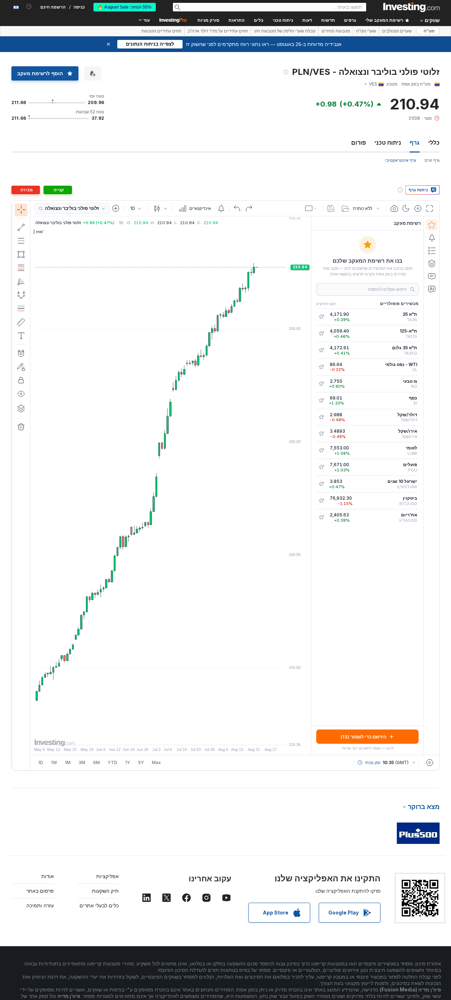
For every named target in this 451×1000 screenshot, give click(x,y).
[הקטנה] (151, 736)
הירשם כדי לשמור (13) (363, 736)
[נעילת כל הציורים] (21, 380)
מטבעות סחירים (336, 31)
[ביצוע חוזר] (249, 208)
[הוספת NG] (321, 384)
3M (81, 762)
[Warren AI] (431, 289)
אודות (47, 876)
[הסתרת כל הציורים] (21, 393)
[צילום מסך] (394, 208)
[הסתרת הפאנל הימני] (309, 485)
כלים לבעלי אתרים (99, 905)
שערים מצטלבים (397, 31)
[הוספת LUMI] (321, 450)
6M (96, 762)
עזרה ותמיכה (40, 905)
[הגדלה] (161, 736)
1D (40, 762)
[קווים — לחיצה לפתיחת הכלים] (21, 227)
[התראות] (431, 237)
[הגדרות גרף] (417, 208)
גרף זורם (432, 160)
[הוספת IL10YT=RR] (321, 484)
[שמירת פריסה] (331, 208)
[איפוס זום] (190, 736)
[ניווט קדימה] (180, 736)
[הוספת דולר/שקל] (321, 417)
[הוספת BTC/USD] (321, 501)
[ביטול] (237, 208)
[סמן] (21, 209)
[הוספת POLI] (321, 467)
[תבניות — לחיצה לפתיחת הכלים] (21, 295)
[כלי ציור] (18, 485)
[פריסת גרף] (311, 208)
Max (156, 762)
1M (68, 762)
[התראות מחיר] (221, 208)
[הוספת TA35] (321, 317)
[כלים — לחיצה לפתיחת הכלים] (21, 322)
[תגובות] (431, 276)
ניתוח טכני (387, 142)
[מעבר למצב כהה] (406, 208)
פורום (358, 142)
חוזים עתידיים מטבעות (161, 31)
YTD (112, 762)
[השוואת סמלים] (116, 208)
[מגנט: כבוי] (21, 353)
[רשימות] (431, 250)
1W (54, 762)
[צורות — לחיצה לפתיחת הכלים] (21, 254)
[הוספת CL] (321, 367)
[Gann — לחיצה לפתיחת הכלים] (21, 281)
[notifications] (29, 6)
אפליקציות (107, 876)
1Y (127, 762)
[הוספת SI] (321, 401)
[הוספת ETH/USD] (321, 517)
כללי (434, 142)
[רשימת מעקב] (431, 225)
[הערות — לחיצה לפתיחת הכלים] (21, 335)
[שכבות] (21, 408)
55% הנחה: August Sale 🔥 (125, 7)
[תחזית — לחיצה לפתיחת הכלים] (21, 308)
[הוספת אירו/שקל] (321, 434)
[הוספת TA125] (321, 334)
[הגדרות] (429, 762)
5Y (141, 762)
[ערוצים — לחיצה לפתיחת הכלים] (21, 240)
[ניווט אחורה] (170, 736)
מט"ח (429, 31)
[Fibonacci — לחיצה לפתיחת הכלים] (21, 268)
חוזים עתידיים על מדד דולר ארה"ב (218, 31)
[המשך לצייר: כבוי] (21, 366)
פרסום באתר (40, 891)
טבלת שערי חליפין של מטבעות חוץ (285, 31)
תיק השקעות (105, 891)
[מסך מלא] (429, 208)
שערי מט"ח (366, 31)
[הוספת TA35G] (321, 350)
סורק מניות (208, 20)
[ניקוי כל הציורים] (21, 427)
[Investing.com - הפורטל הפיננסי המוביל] (411, 7)
